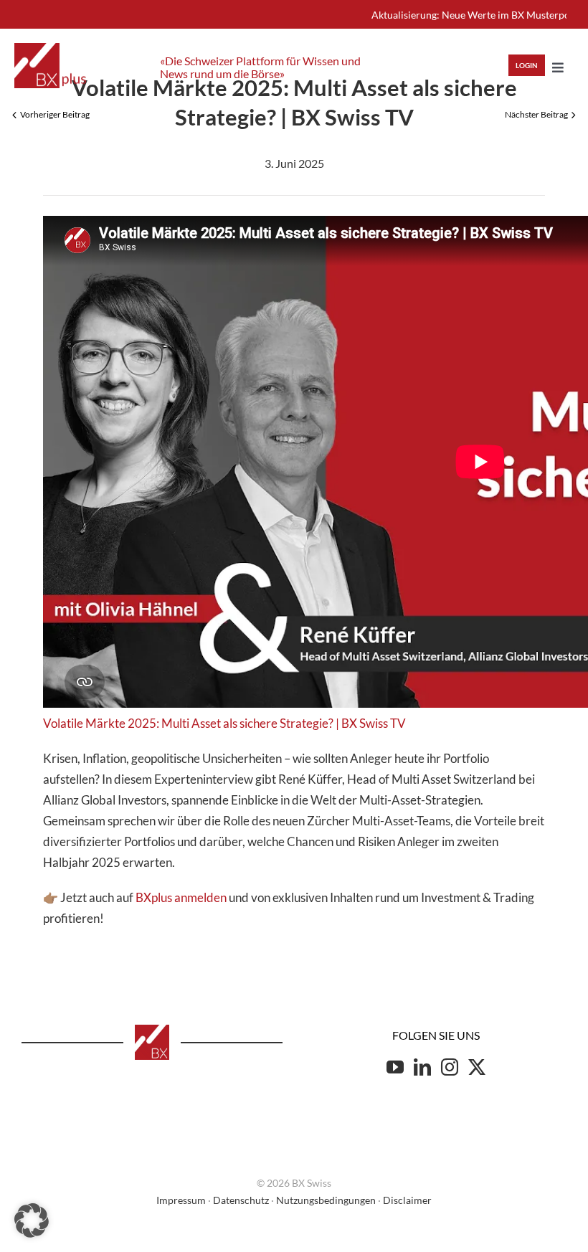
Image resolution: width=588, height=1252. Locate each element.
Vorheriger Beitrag (55, 114)
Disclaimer (407, 1200)
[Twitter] (476, 1067)
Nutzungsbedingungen (326, 1200)
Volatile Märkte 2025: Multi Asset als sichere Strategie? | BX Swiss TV (224, 723)
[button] (31, 1220)
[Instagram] (449, 1067)
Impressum (181, 1200)
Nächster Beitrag (536, 114)
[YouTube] (395, 1067)
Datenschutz (241, 1200)
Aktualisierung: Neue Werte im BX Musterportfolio (456, 15)
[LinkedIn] (422, 1067)
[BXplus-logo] (50, 49)
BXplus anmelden (181, 897)
